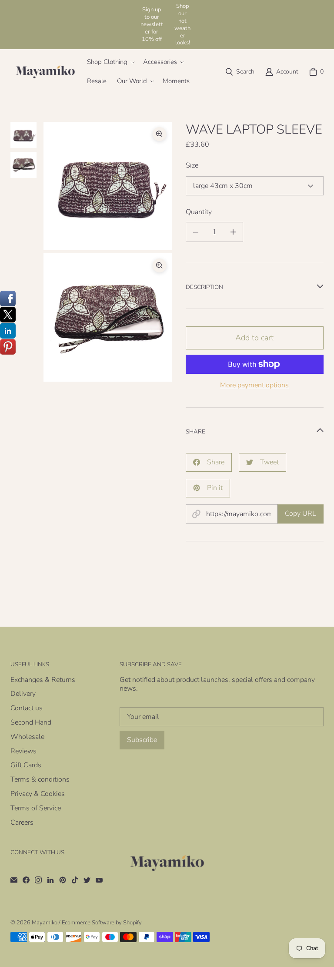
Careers (21, 822)
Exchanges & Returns (42, 680)
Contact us (26, 708)
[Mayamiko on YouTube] (99, 880)
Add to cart (254, 337)
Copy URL (300, 513)
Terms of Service (35, 808)
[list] (107, 252)
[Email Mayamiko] (14, 880)
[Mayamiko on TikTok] (75, 880)
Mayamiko (44, 923)
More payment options (254, 385)
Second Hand (30, 722)
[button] (110, 62)
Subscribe (142, 740)
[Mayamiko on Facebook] (26, 880)
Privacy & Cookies (37, 794)
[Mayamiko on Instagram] (38, 880)
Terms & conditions (40, 779)
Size (192, 165)
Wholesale (27, 737)
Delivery (23, 693)
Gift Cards (25, 765)
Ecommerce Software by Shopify (102, 923)
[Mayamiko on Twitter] (87, 880)
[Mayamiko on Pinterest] (63, 880)
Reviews (23, 751)
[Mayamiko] (45, 72)
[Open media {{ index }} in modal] (107, 186)
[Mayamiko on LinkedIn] (50, 880)
